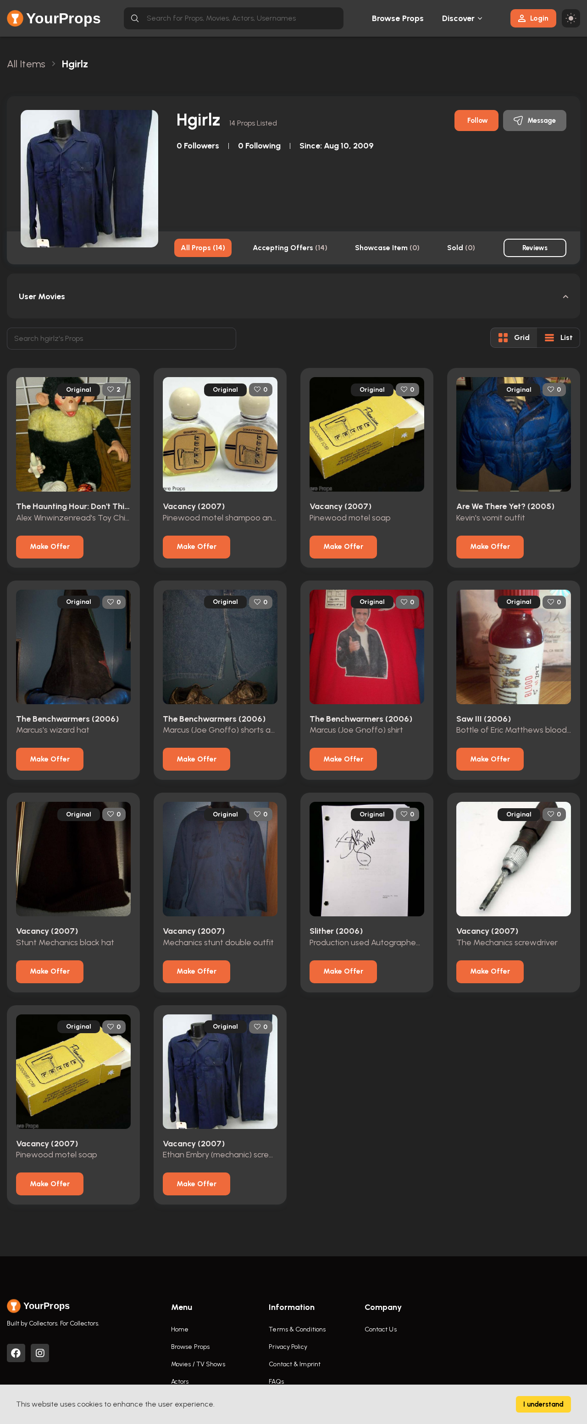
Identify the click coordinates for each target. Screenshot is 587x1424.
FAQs (276, 1382)
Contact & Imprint (295, 1364)
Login (539, 18)
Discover (458, 18)
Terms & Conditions (297, 1329)
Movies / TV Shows (198, 1364)
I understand (543, 1404)
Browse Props (398, 18)
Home (179, 1329)
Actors (180, 1382)
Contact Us (381, 1329)
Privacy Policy (288, 1347)
